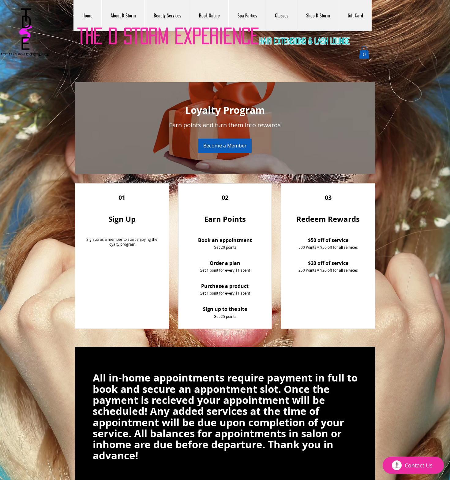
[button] (364, 52)
